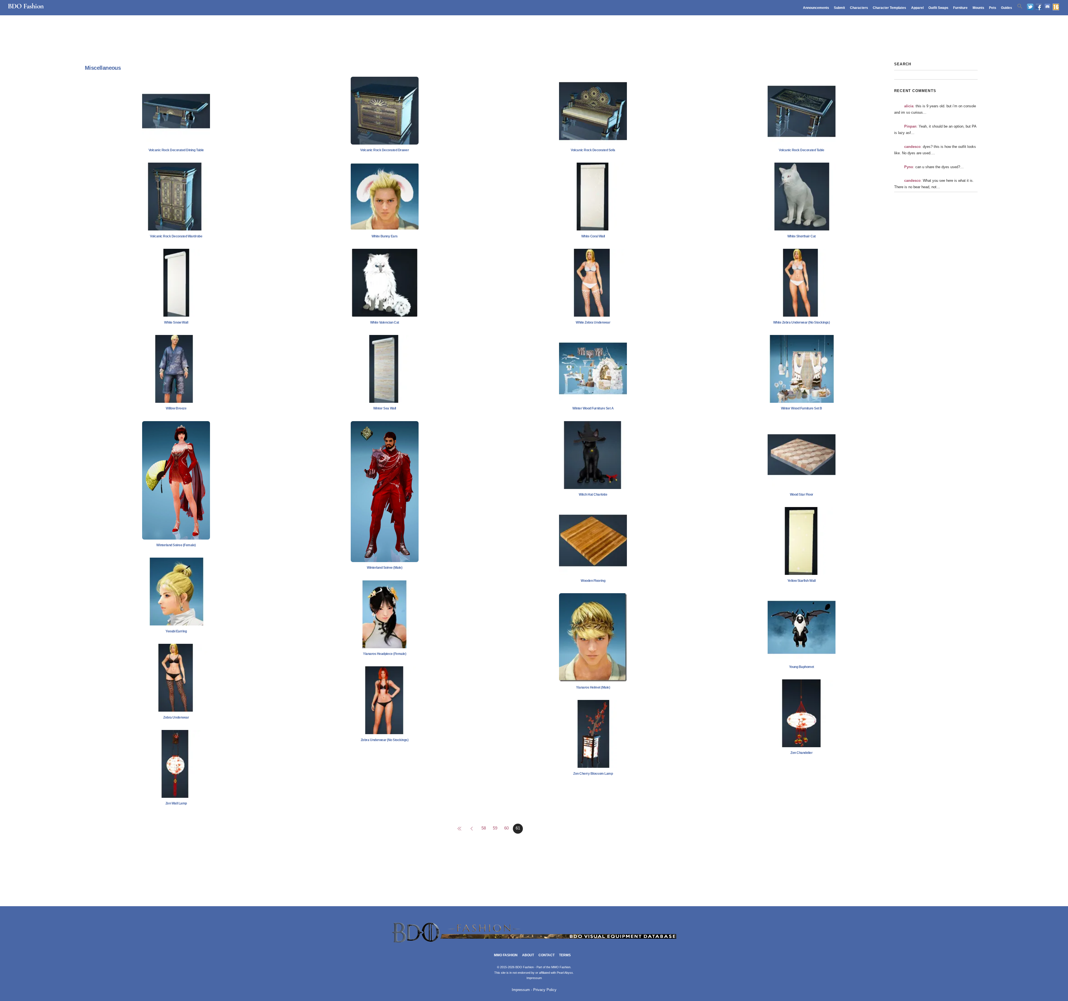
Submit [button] (839, 8)
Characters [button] (859, 8)
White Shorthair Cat (801, 236)
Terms (565, 955)
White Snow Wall (176, 322)
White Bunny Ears (385, 236)
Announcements (816, 8)
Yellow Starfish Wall (801, 581)
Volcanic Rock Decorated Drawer (384, 150)
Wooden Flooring (593, 581)
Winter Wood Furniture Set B (801, 408)
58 (483, 828)
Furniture (960, 8)
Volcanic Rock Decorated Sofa (593, 150)
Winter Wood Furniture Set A (593, 408)
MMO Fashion (506, 955)
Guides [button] (1006, 8)
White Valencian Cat (384, 322)
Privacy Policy (545, 990)
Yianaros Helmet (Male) (593, 687)
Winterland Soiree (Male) (384, 568)
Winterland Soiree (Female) (176, 545)
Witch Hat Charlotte (593, 494)
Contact (546, 955)
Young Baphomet (801, 667)
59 (495, 828)
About (528, 955)
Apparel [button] (917, 8)
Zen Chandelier (801, 753)
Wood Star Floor (801, 494)
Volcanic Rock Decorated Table (801, 150)
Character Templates (889, 8)
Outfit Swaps (938, 8)
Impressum (534, 978)
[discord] (1047, 7)
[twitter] (1030, 7)
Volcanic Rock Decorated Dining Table (176, 150)
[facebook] (1038, 7)
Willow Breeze (176, 408)
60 (506, 828)
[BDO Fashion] (534, 943)
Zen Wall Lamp (176, 803)
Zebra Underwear (176, 717)
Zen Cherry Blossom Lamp (593, 774)
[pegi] (1056, 7)
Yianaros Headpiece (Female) (384, 654)
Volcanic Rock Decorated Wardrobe (176, 236)
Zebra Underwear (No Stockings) (385, 740)
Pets (992, 8)
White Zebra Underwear (593, 322)
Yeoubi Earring (176, 631)
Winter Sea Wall (384, 408)
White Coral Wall (593, 236)
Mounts (978, 8)
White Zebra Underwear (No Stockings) (801, 322)
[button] (1020, 6)
